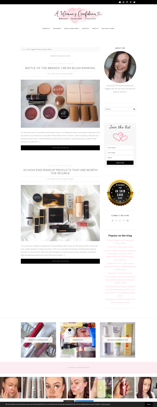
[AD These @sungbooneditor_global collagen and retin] (10, 387)
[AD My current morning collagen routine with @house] (33, 387)
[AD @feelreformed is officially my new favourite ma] (101, 387)
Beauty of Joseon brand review (120, 273)
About (94, 28)
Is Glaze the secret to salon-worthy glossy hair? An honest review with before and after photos (120, 266)
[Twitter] (134, 2)
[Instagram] (123, 2)
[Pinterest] (127, 2)
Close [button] (148, 404)
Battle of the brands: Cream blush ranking (60, 68)
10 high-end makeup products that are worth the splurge (60, 171)
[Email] (120, 2)
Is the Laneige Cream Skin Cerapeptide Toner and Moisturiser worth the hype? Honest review (120, 280)
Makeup (46, 28)
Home (24, 49)
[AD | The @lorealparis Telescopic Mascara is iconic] (56, 387)
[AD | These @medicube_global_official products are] (123, 387)
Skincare (56, 28)
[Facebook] (130, 2)
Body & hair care (71, 28)
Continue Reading (60, 148)
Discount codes (108, 28)
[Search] (134, 109)
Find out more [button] (105, 404)
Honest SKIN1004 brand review (120, 247)
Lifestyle (85, 28)
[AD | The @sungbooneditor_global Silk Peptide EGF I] (78, 387)
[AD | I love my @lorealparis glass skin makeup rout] (146, 387)
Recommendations (64, 165)
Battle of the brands (57, 63)
